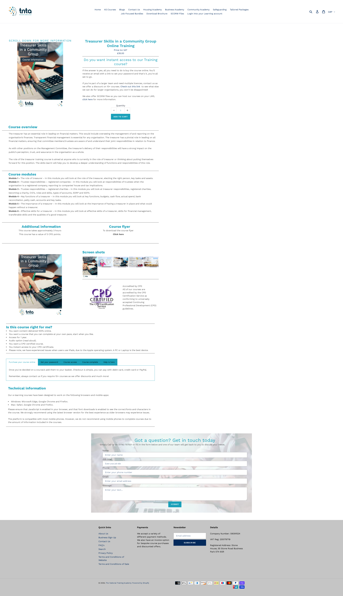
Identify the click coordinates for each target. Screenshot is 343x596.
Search (102, 549)
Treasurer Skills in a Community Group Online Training (120, 43)
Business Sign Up (107, 537)
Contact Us (104, 541)
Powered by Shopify (140, 583)
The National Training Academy (119, 583)
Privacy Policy (105, 553)
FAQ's (101, 545)
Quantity (120, 105)
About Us (103, 533)
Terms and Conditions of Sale (113, 564)
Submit (175, 504)
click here (87, 99)
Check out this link (130, 86)
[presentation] (80, 267)
